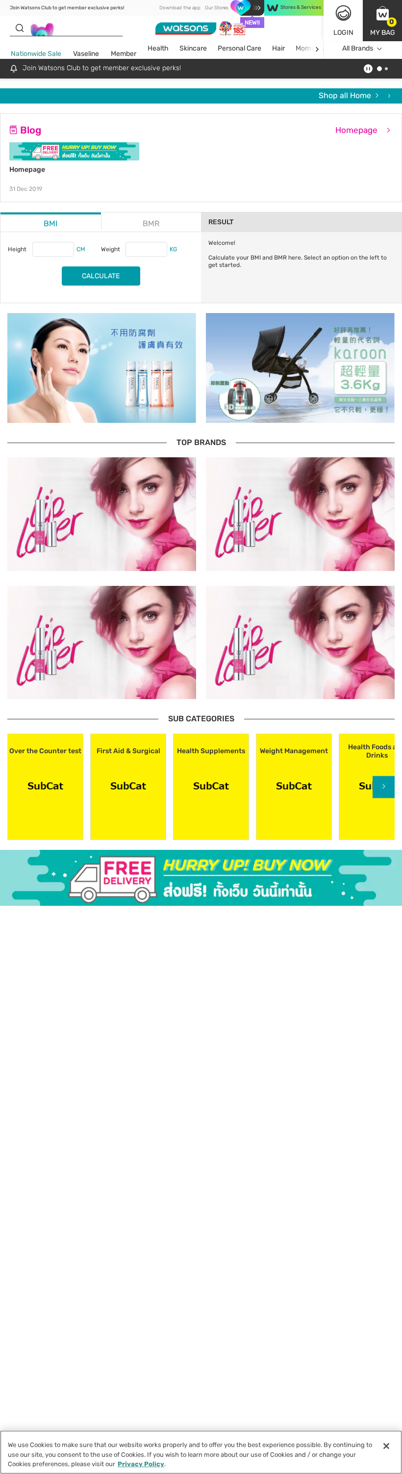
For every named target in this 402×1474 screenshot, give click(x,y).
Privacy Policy (141, 1464)
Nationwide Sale (36, 54)
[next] (317, 49)
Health (158, 48)
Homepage (357, 130)
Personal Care (239, 48)
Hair (278, 48)
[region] (201, 1452)
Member (123, 54)
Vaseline (86, 54)
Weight (110, 249)
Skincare (193, 48)
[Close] (386, 1446)
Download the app (180, 8)
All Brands (357, 48)
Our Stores (216, 8)
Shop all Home (346, 95)
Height (17, 249)
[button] (382, 20)
